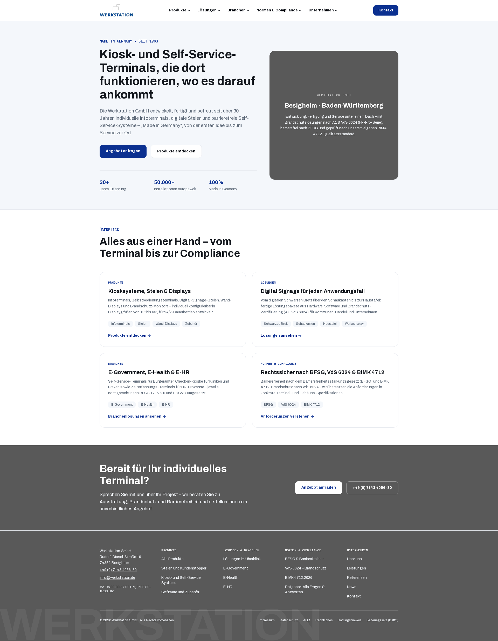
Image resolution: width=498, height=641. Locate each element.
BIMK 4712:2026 (298, 578)
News (351, 587)
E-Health (230, 578)
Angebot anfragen (123, 151)
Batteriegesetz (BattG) (382, 620)
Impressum (267, 620)
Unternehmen (321, 10)
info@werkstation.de (117, 578)
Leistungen (356, 568)
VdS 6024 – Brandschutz (305, 568)
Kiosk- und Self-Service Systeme (181, 580)
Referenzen (357, 578)
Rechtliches (324, 620)
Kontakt (385, 10)
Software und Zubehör (180, 592)
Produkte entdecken (176, 151)
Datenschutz (289, 620)
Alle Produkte (172, 559)
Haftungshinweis (349, 620)
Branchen (236, 10)
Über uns (354, 559)
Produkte (177, 10)
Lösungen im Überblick (242, 559)
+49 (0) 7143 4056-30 (372, 488)
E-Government (235, 568)
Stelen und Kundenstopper (183, 568)
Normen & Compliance (277, 10)
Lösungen (207, 10)
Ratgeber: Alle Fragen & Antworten (305, 589)
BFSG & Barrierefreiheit (304, 559)
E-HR (227, 587)
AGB (306, 620)
